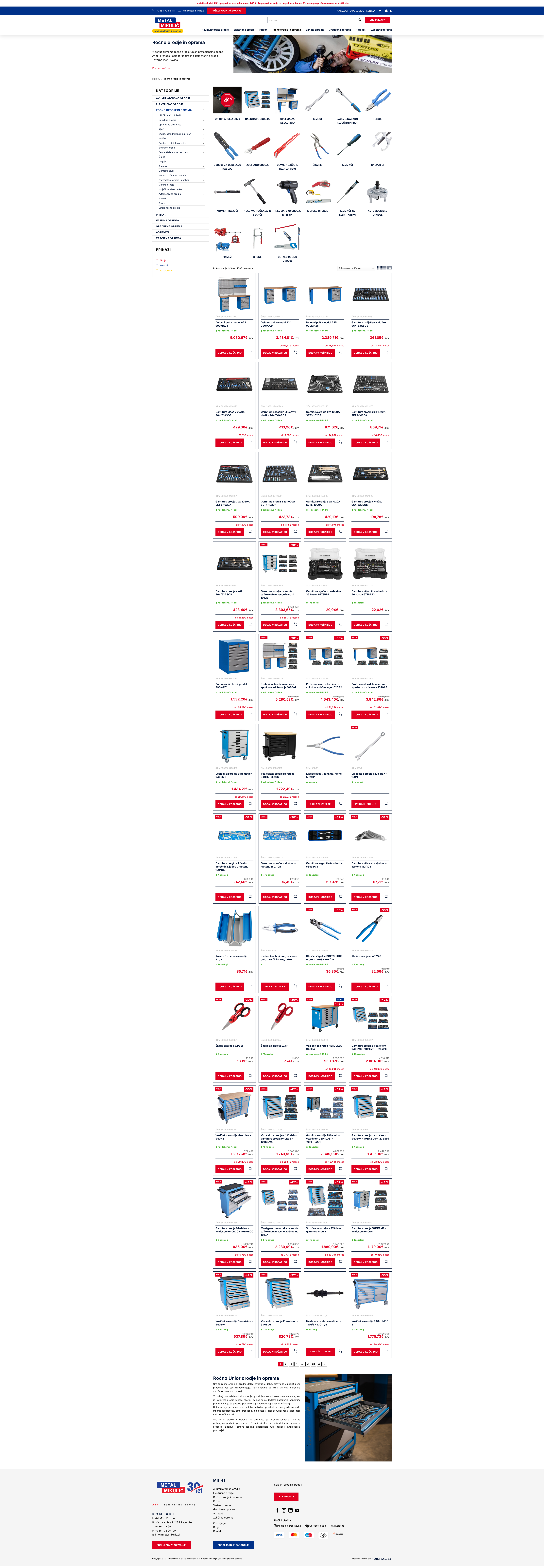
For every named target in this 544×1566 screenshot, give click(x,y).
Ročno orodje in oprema (286, 29)
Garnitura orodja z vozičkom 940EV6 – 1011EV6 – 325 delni (369, 1047)
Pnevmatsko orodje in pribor (174, 180)
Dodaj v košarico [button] (230, 352)
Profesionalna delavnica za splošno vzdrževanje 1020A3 (369, 686)
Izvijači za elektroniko (170, 189)
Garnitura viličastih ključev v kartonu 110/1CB (369, 865)
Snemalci (163, 166)
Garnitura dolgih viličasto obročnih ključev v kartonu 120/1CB (231, 866)
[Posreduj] (360, 20)
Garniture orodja (167, 120)
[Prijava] (390, 11)
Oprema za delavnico (170, 124)
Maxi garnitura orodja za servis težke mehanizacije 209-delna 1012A (279, 1231)
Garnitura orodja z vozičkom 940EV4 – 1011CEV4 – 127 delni (370, 1137)
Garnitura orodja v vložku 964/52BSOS (366, 503)
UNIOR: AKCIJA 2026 (170, 115)
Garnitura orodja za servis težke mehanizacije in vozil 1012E (277, 594)
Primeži (162, 198)
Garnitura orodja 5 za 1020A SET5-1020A (323, 503)
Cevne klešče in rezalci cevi (173, 152)
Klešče (162, 138)
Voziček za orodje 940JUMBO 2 (369, 1323)
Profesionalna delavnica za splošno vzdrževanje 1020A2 (324, 686)
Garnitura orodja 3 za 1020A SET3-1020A (232, 503)
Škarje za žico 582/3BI (229, 1045)
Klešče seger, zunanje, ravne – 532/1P (325, 775)
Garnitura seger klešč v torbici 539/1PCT (324, 865)
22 (313, 1364)
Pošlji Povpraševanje (226, 10)
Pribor (263, 29)
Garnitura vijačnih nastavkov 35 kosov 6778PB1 (324, 593)
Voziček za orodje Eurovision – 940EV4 (234, 1323)
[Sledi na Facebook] (277, 1510)
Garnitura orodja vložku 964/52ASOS (229, 593)
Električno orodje (244, 29)
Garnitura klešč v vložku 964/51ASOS (230, 413)
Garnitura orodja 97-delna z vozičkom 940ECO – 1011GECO (234, 1230)
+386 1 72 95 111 (165, 10)
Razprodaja (166, 270)
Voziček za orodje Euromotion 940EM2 (233, 775)
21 (308, 1364)
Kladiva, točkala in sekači (172, 175)
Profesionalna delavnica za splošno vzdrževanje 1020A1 (278, 686)
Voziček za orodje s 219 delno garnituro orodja (324, 1230)
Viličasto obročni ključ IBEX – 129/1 (369, 775)
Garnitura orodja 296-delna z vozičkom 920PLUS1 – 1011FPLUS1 (324, 1139)
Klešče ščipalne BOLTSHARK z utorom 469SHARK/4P (325, 958)
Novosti (164, 265)
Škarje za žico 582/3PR (275, 1045)
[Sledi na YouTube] (297, 1510)
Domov (156, 78)
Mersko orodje (166, 184)
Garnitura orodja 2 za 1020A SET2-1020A (368, 413)
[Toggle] (203, 98)
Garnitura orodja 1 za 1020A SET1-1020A (323, 413)
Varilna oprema (315, 29)
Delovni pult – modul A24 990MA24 (276, 324)
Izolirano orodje (167, 147)
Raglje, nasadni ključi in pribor (175, 133)
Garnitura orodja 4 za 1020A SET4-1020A (278, 503)
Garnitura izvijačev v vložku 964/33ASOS (368, 324)
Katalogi (342, 10)
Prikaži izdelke (320, 804)
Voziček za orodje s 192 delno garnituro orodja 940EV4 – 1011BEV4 (279, 1139)
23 (319, 1364)
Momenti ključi (166, 170)
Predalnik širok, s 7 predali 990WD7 (231, 686)
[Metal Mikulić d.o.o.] (167, 25)
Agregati (361, 29)
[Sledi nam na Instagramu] (284, 1510)
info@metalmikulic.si (193, 10)
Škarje (162, 156)
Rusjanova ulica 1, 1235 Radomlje (172, 1522)
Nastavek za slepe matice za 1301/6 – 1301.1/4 (323, 1323)
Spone (162, 203)
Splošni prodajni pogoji (288, 1484)
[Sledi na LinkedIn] (290, 1510)
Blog (216, 1527)
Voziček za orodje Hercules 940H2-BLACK (277, 775)
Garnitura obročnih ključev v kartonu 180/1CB (278, 865)
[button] (386, 11)
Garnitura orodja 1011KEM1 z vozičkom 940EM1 (368, 1230)
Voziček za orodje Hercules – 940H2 (233, 1137)
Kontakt (371, 10)
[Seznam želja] (380, 11)
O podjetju (357, 10)
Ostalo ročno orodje (169, 207)
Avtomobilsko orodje (170, 193)
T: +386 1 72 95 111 (163, 1526)
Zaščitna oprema (381, 29)
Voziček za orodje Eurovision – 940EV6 (279, 1323)
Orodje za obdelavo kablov (173, 143)
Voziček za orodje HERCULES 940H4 (324, 1047)
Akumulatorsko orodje (215, 29)
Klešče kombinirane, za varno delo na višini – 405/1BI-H (279, 958)
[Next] (324, 1364)
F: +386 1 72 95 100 (164, 1530)
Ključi (161, 129)
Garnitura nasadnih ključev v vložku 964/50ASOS (278, 413)
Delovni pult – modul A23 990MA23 (230, 324)
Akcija (163, 260)
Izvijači (162, 161)
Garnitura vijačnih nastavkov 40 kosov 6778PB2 (369, 593)
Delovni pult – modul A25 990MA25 (321, 324)
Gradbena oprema (340, 29)
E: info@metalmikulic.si (166, 1534)
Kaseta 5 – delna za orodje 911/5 (231, 958)
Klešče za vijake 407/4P (366, 956)
